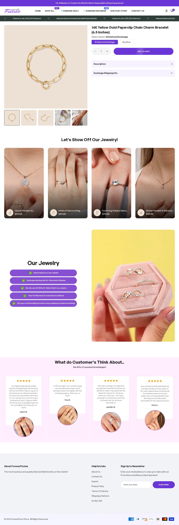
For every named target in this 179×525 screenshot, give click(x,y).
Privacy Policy (98, 486)
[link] (51, 11)
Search (95, 481)
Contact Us (97, 476)
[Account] (166, 11)
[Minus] (95, 51)
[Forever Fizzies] (12, 11)
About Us (96, 472)
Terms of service (100, 491)
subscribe (164, 485)
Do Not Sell (97, 501)
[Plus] (107, 51)
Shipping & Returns (100, 496)
